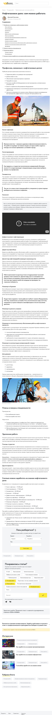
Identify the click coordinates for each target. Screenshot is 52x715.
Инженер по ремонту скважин (11, 41)
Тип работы (29, 536)
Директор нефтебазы (9, 35)
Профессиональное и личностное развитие (16, 587)
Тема (11, 542)
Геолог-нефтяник (8, 27)
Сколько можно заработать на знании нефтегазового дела (19, 56)
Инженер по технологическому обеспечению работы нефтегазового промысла (21, 43)
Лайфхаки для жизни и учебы (13, 575)
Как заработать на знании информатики (28, 655)
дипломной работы (30, 459)
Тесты (7, 590)
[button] (26, 624)
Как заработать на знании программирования (30, 647)
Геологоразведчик (8, 28)
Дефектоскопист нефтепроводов (12, 34)
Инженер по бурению (9, 39)
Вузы (9, 713)
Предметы (3, 713)
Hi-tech (8, 571)
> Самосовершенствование (30, 575)
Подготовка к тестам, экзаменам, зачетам (28, 581)
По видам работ (10, 10)
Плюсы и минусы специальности (12, 48)
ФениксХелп (5, 457)
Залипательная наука (29, 571)
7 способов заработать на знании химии (28, 666)
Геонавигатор (7, 30)
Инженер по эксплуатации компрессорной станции (15, 44)
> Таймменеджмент (11, 578)
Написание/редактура (25, 578)
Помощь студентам (9, 52)
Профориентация (19, 556)
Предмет (12, 536)
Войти (33, 629)
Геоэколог (7, 32)
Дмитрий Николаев (13, 17)
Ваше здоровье (16, 571)
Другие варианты (8, 54)
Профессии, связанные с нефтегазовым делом (16, 25)
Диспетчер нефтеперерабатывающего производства (15, 37)
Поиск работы (30, 556)
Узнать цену (26, 548)
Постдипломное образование (24, 584)
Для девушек (7, 46)
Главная (3, 10)
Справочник (16, 713)
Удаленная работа (8, 50)
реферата (38, 459)
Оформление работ (38, 578)
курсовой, (22, 459)
